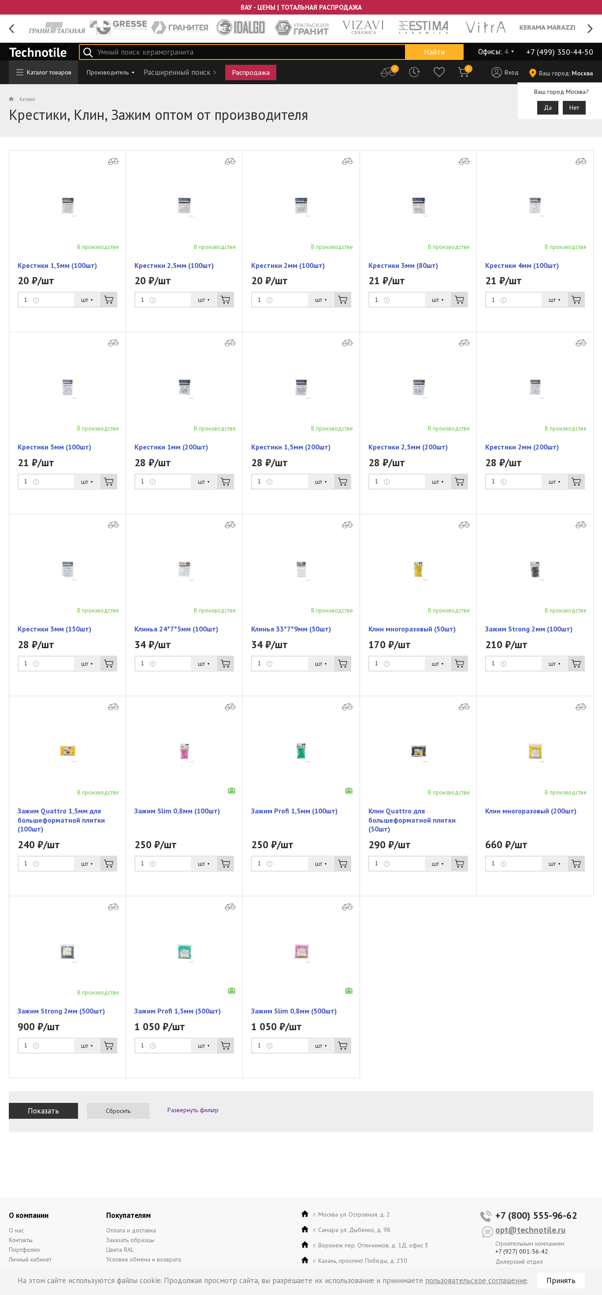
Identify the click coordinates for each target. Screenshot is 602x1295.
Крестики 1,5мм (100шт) (57, 265)
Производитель (108, 72)
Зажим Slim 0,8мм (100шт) (177, 810)
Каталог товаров (49, 72)
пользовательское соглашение (476, 1280)
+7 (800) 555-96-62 (536, 1215)
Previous (12, 28)
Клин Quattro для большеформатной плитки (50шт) (412, 820)
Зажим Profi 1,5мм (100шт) (294, 810)
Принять (561, 1280)
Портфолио (24, 1250)
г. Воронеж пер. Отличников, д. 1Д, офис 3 (370, 1245)
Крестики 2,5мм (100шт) (174, 265)
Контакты (21, 1240)
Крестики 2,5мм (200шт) (408, 446)
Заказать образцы (130, 1240)
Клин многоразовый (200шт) (530, 810)
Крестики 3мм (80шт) (403, 265)
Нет (574, 107)
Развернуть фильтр (193, 1110)
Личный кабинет (30, 1259)
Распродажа (251, 72)
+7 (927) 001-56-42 (521, 1251)
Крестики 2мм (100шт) (288, 265)
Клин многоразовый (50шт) (412, 628)
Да (548, 107)
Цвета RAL (120, 1250)
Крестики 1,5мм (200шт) (291, 446)
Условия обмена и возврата (143, 1259)
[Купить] (108, 300)
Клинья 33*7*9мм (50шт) (291, 628)
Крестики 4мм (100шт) (522, 265)
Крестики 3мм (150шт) (54, 628)
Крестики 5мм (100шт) (54, 446)
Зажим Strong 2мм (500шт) (61, 1010)
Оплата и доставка (131, 1230)
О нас (16, 1230)
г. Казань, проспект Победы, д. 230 (360, 1261)
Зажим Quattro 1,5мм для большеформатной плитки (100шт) (61, 820)
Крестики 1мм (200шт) (171, 446)
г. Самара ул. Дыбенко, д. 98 (351, 1230)
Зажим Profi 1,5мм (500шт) (177, 1010)
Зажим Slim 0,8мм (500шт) (294, 1010)
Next (590, 28)
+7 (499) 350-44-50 (559, 52)
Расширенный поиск (177, 72)
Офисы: (493, 51)
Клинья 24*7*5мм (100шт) (176, 628)
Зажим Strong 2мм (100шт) (528, 628)
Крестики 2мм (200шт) (522, 446)
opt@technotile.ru (530, 1229)
